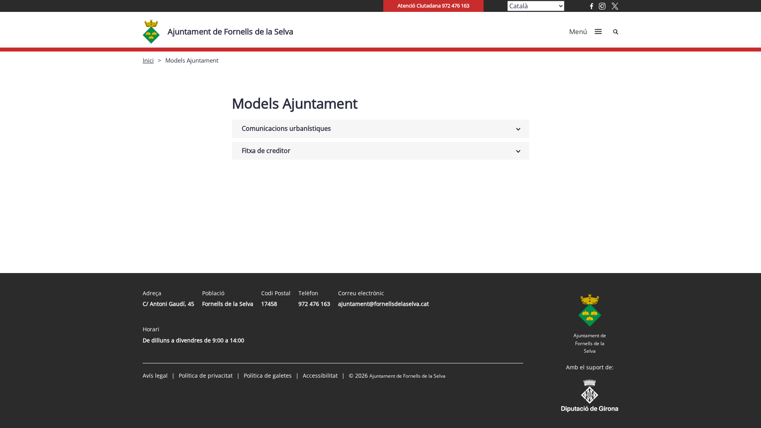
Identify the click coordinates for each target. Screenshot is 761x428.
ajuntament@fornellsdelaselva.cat (383, 304)
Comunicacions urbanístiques (286, 128)
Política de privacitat (206, 375)
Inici (148, 60)
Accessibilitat (320, 375)
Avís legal (155, 375)
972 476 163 (314, 304)
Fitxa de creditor (266, 150)
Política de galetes (268, 375)
